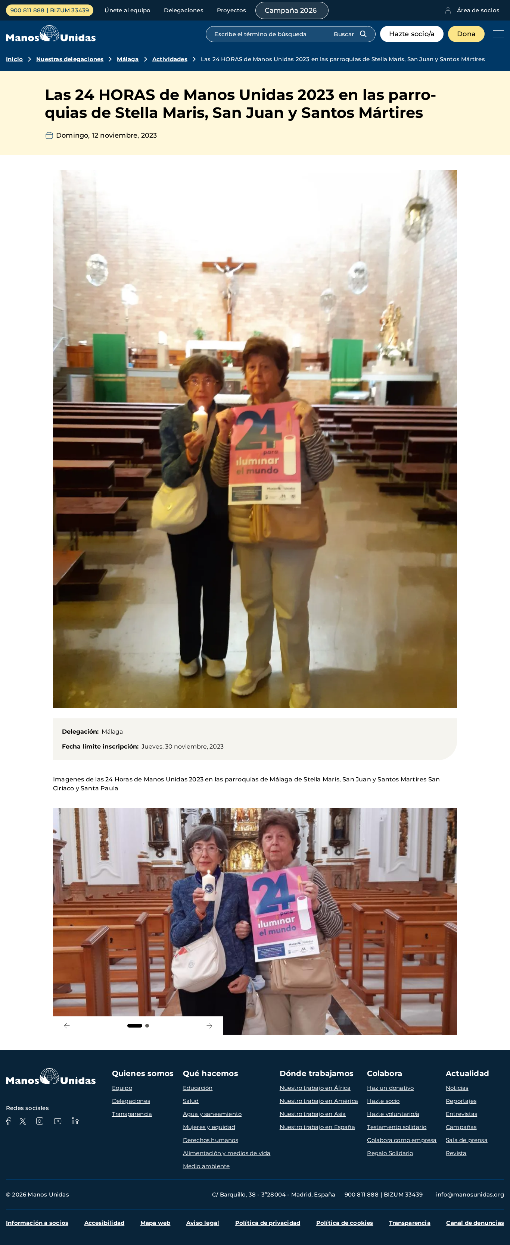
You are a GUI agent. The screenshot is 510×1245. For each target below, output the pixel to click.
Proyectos (231, 10)
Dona (466, 34)
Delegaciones (183, 10)
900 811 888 (27, 10)
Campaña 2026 (291, 10)
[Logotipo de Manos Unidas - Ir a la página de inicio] (51, 39)
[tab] (134, 1026)
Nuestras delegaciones (69, 59)
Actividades (169, 59)
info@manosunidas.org (470, 1194)
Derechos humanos (210, 1140)
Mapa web (155, 1222)
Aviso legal (202, 1222)
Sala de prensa (467, 1140)
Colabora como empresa (401, 1140)
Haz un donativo (390, 1087)
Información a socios (37, 1222)
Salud (191, 1100)
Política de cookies (344, 1222)
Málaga (128, 59)
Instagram (39, 1121)
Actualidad (467, 1073)
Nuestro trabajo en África (315, 1087)
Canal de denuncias (475, 1222)
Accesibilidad (104, 1222)
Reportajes (461, 1100)
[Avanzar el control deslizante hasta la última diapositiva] (67, 1026)
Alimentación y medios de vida (227, 1153)
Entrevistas (461, 1113)
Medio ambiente (206, 1166)
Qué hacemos (210, 1073)
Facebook (8, 1121)
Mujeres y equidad (209, 1126)
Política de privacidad (267, 1222)
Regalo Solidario (390, 1153)
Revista (456, 1153)
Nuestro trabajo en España (317, 1126)
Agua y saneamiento (212, 1113)
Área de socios (478, 10)
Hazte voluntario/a (393, 1113)
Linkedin (75, 1121)
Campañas (461, 1126)
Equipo (122, 1087)
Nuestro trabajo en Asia (313, 1113)
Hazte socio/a (412, 34)
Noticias (457, 1087)
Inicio (14, 59)
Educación (198, 1087)
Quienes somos (143, 1073)
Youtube (57, 1121)
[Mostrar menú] (496, 33)
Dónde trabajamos (317, 1073)
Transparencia (132, 1113)
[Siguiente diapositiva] (209, 1026)
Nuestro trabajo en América (319, 1100)
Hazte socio (383, 1100)
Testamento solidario (396, 1126)
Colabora (384, 1073)
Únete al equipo (127, 10)
